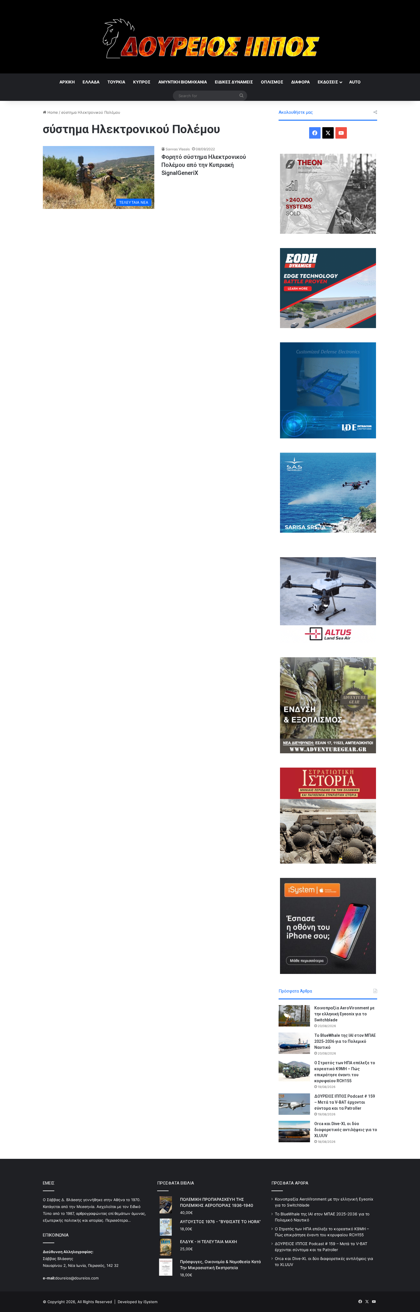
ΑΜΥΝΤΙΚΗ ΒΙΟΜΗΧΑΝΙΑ (182, 81)
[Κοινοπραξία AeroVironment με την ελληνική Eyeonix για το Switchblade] (294, 1016)
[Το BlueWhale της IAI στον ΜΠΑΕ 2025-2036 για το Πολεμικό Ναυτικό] (294, 1043)
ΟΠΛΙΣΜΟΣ (272, 81)
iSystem (150, 1301)
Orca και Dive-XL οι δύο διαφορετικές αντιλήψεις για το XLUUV (345, 1129)
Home (52, 112)
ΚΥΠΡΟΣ (141, 81)
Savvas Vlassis (178, 149)
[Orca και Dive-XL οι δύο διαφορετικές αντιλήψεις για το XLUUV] (294, 1131)
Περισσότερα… (118, 1220)
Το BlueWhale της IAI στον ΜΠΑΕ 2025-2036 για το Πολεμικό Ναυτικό (345, 1041)
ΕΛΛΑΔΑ (91, 81)
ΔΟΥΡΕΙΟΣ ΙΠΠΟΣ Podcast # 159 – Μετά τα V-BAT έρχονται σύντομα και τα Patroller (344, 1102)
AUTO (355, 81)
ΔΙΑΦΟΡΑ (300, 81)
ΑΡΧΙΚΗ (67, 81)
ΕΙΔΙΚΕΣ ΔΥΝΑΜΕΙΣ (234, 81)
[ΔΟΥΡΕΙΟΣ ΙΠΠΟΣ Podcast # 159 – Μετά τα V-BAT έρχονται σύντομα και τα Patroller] (294, 1104)
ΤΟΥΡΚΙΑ (116, 81)
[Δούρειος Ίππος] (210, 36)
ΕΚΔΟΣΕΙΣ (328, 81)
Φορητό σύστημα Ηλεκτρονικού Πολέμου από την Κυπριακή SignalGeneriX (203, 164)
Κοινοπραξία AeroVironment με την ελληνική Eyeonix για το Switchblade (344, 1014)
